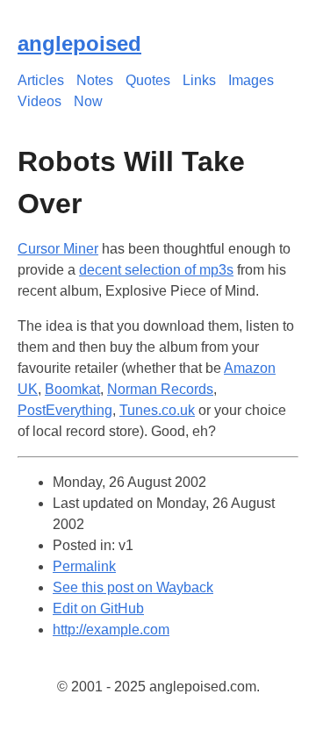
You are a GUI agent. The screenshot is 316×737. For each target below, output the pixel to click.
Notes (94, 80)
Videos (39, 101)
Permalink (84, 566)
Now (88, 101)
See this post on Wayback (133, 587)
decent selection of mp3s (156, 269)
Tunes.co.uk (157, 410)
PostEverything (65, 410)
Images (251, 80)
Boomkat (72, 389)
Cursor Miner (58, 248)
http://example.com (111, 629)
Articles (41, 80)
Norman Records (160, 389)
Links (199, 80)
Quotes (148, 80)
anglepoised (79, 43)
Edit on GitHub (98, 608)
